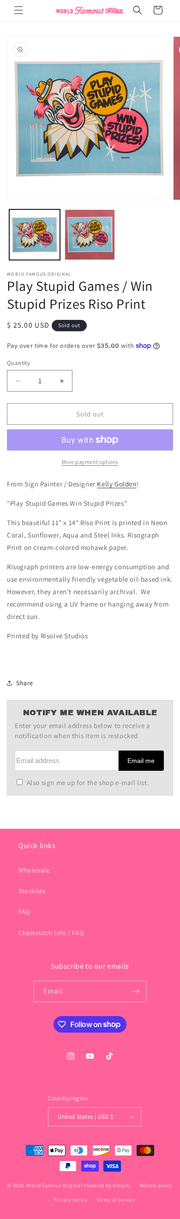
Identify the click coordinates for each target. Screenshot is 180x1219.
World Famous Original (54, 1185)
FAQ (24, 911)
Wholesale (33, 870)
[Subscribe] (136, 991)
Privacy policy (71, 1199)
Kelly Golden (116, 484)
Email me (141, 760)
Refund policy (156, 1185)
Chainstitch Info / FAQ (51, 933)
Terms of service (115, 1199)
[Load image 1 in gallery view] (34, 234)
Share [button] (24, 683)
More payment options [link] (90, 461)
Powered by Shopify (107, 1185)
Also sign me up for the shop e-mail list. (88, 782)
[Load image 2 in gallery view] (90, 234)
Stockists (31, 891)
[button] (18, 10)
